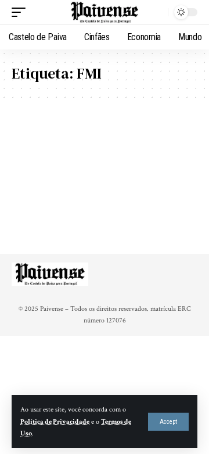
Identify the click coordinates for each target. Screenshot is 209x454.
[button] (168, 422)
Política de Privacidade (54, 421)
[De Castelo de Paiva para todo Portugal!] (104, 12)
